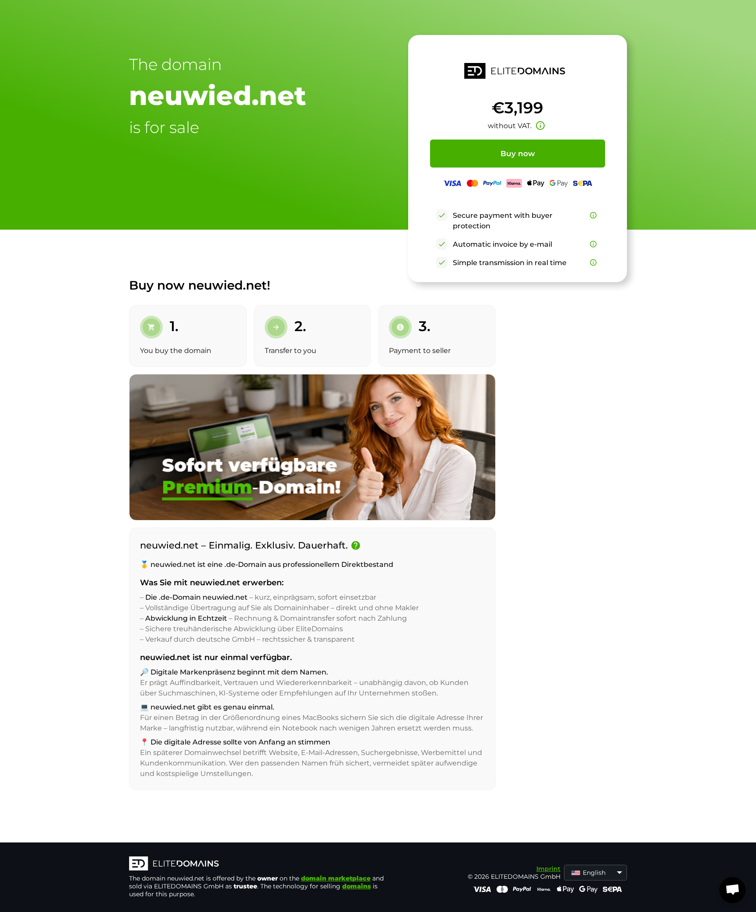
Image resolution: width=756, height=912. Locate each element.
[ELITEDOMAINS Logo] (260, 864)
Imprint (548, 869)
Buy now (517, 153)
